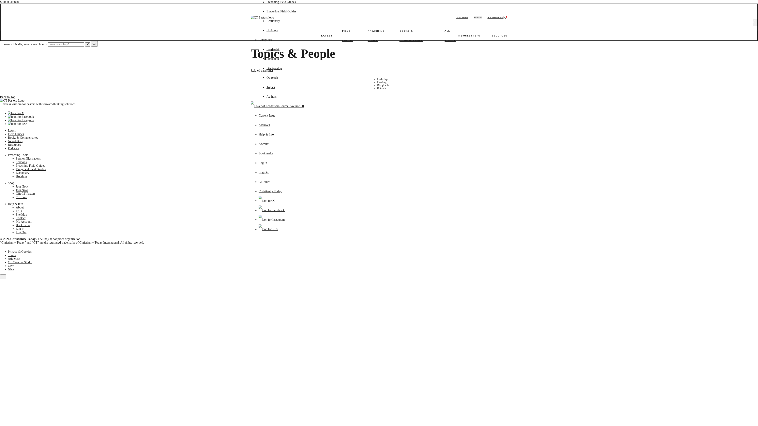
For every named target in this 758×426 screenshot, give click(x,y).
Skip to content (9, 1)
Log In (263, 162)
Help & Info (266, 134)
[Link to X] (267, 200)
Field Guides (16, 134)
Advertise (14, 258)
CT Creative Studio (20, 262)
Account (264, 144)
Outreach (272, 77)
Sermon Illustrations (28, 158)
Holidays (21, 176)
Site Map (21, 214)
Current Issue (267, 115)
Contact (20, 218)
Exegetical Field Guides (31, 169)
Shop (11, 183)
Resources (498, 35)
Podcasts (13, 148)
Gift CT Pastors (25, 193)
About (20, 207)
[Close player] (3, 276)
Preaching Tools (18, 155)
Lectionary (22, 172)
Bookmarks (266, 153)
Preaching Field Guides (281, 2)
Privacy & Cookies (20, 251)
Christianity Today (270, 191)
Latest (327, 35)
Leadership (273, 49)
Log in (478, 17)
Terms (12, 255)
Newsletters (469, 35)
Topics (270, 87)
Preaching (272, 58)
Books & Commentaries (23, 137)
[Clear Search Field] (87, 44)
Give (11, 265)
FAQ (19, 211)
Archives (264, 125)
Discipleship (274, 68)
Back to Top (7, 97)
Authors (271, 96)
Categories (265, 39)
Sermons (21, 162)
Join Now (462, 17)
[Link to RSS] (268, 229)
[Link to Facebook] (272, 210)
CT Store (264, 181)
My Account (23, 221)
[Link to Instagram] (272, 219)
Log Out (264, 172)
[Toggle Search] (755, 22)
